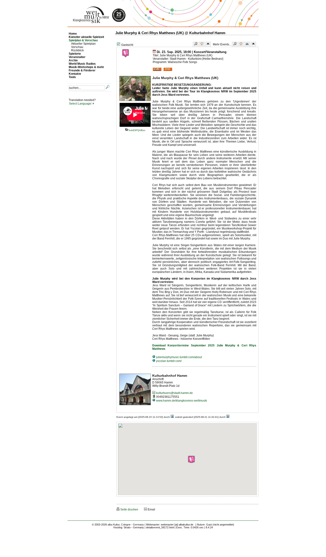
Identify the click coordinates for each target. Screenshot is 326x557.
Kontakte (75, 73)
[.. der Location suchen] (241, 44)
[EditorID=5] (227, 417)
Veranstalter (77, 57)
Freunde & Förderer (82, 70)
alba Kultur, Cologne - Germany (126, 524)
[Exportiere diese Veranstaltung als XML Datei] (167, 70)
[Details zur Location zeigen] (202, 44)
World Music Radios (82, 63)
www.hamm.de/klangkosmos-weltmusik (181, 400)
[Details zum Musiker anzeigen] (195, 44)
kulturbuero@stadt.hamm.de (174, 393)
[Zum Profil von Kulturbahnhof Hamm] (135, 405)
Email (151, 509)
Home (73, 33)
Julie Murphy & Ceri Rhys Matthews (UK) (185, 78)
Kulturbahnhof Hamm (169, 375)
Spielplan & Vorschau (83, 40)
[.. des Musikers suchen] (234, 44)
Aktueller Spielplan (83, 43)
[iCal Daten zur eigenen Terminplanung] (157, 70)
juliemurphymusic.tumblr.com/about (178, 357)
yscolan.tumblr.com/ (168, 361)
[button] (191, 459)
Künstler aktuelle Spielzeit (86, 37)
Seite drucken (129, 509)
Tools (72, 77)
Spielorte (75, 53)
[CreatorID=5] (172, 417)
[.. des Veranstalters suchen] (253, 44)
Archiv (73, 60)
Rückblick (77, 50)
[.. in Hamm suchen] (247, 44)
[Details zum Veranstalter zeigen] (208, 44)
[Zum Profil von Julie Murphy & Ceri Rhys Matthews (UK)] (135, 101)
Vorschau (77, 47)
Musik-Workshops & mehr (86, 67)
